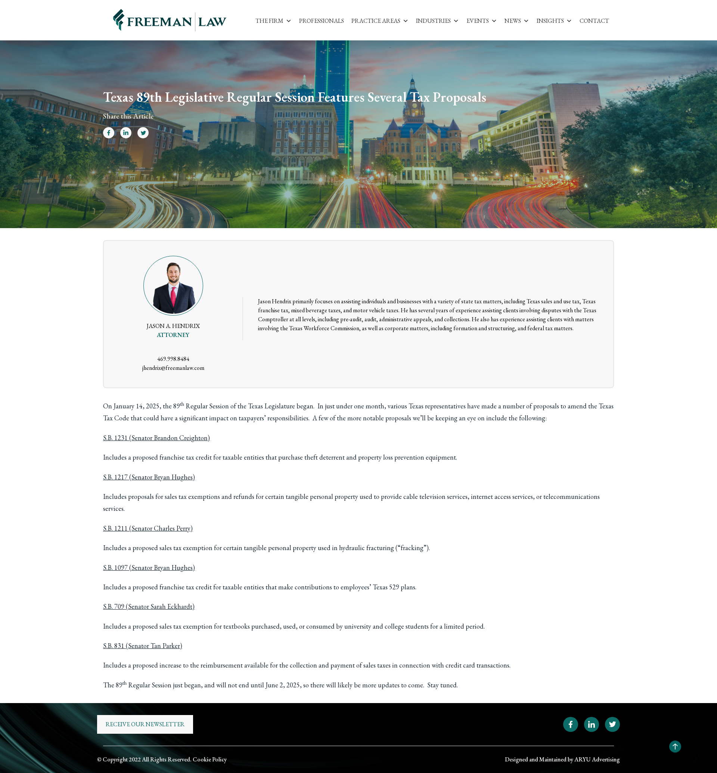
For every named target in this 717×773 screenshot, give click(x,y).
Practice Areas (375, 21)
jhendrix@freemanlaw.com (173, 368)
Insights (550, 21)
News (513, 21)
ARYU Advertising (597, 759)
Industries (433, 21)
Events (477, 21)
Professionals (321, 21)
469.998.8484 (173, 359)
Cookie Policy (210, 759)
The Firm (269, 21)
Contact (594, 21)
